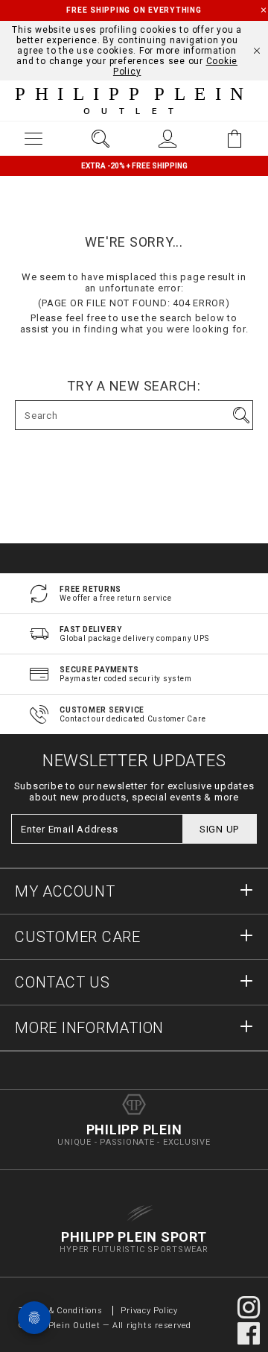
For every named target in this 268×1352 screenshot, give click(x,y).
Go (241, 415)
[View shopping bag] (234, 138)
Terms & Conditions (62, 1310)
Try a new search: (134, 386)
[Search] (100, 138)
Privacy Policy (149, 1310)
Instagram (248, 1307)
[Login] (167, 138)
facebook (248, 1333)
